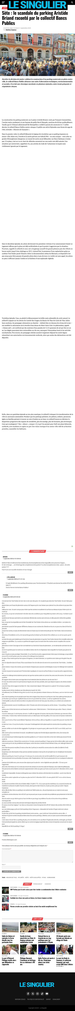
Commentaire (6, 849)
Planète (21, 877)
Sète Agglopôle (35, 877)
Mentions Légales (20, 999)
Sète (27, 877)
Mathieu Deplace (11, 30)
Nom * (4, 864)
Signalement (56, 999)
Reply (70, 572)
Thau (44, 877)
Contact (48, 999)
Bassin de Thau (12, 877)
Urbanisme (51, 877)
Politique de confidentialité (35, 999)
